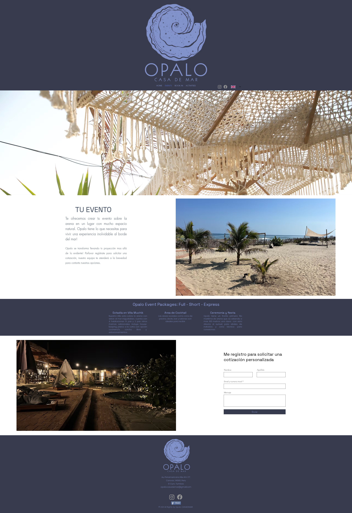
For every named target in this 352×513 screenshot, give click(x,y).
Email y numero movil (233, 381)
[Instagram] (219, 86)
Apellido (260, 370)
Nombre (227, 370)
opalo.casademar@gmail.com (176, 487)
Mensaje (227, 392)
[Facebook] (225, 86)
